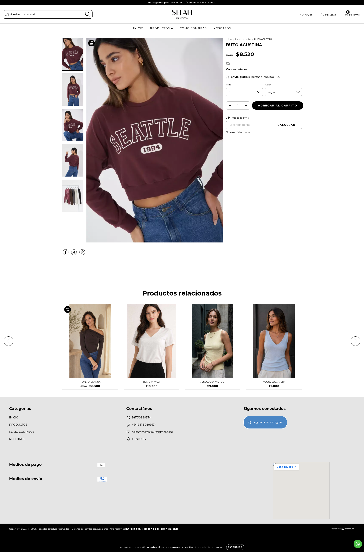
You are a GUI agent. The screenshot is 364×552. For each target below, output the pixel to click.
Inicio (228, 39)
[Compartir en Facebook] (66, 254)
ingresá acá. (133, 528)
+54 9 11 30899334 (144, 424)
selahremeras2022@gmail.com (152, 432)
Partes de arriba (243, 39)
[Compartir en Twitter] (74, 254)
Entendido (235, 547)
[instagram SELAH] (265, 422)
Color (268, 84)
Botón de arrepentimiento (161, 528)
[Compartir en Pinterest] (82, 254)
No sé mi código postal (238, 132)
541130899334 (141, 417)
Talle (228, 84)
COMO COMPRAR (193, 28)
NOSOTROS (222, 28)
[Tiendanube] (343, 529)
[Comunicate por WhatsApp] (358, 544)
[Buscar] (87, 14)
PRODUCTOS (160, 28)
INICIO (138, 28)
